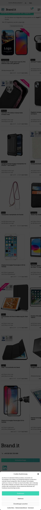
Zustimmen (20, 493)
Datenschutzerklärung (21, 507)
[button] (38, 474)
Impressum (31, 507)
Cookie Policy (10, 507)
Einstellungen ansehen (21, 504)
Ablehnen (20, 498)
